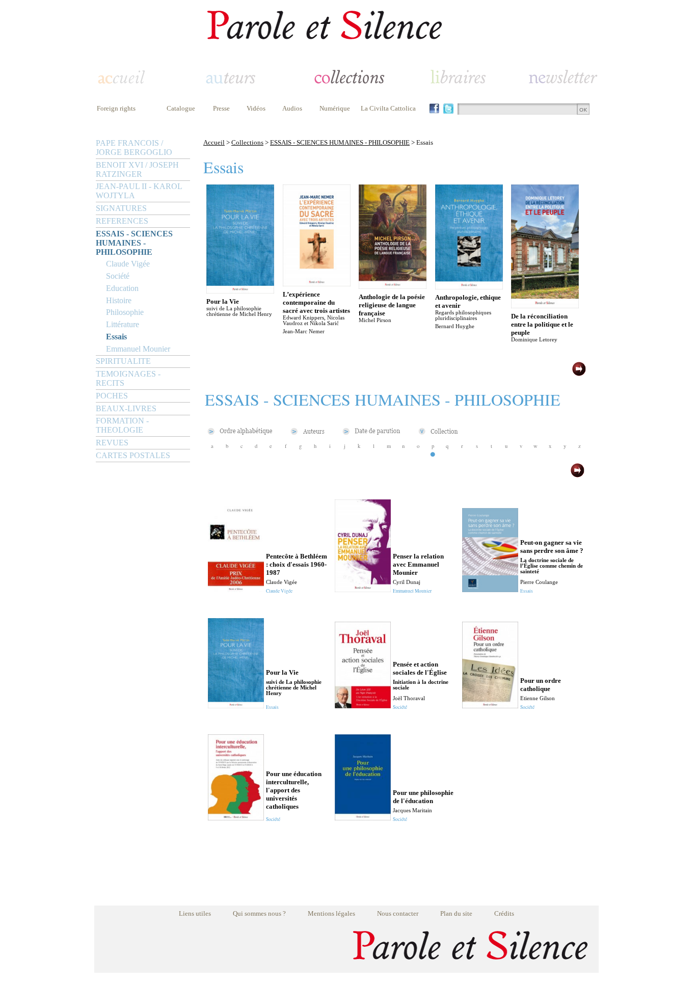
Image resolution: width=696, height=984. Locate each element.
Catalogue (181, 108)
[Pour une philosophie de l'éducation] (363, 817)
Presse (221, 108)
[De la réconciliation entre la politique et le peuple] (545, 305)
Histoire (118, 300)
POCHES (112, 395)
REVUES (112, 442)
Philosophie (125, 312)
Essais (116, 336)
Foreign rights (116, 108)
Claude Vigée (128, 263)
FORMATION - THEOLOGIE (122, 425)
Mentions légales (331, 913)
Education (122, 288)
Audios (292, 108)
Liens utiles (195, 913)
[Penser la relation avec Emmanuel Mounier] (363, 589)
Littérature (122, 324)
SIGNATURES (121, 208)
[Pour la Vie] (240, 290)
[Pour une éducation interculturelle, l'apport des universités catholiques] (236, 817)
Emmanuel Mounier (138, 348)
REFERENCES (122, 221)
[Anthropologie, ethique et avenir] (469, 286)
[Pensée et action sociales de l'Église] (363, 705)
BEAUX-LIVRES (126, 408)
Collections (247, 142)
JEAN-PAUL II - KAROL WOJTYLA (139, 191)
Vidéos (256, 108)
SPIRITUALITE (123, 361)
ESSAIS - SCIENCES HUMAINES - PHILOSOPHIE (134, 242)
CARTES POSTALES (133, 455)
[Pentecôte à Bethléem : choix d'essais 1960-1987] (236, 589)
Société (117, 276)
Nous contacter (397, 913)
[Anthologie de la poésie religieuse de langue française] (392, 286)
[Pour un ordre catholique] (490, 705)
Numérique (334, 108)
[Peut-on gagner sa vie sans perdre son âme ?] (490, 589)
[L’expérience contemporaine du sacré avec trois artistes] (317, 283)
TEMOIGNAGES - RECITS (128, 378)
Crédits (504, 913)
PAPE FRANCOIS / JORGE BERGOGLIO (134, 147)
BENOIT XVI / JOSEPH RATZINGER (137, 169)
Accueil (214, 142)
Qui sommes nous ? (259, 913)
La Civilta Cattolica (388, 108)
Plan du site (456, 913)
